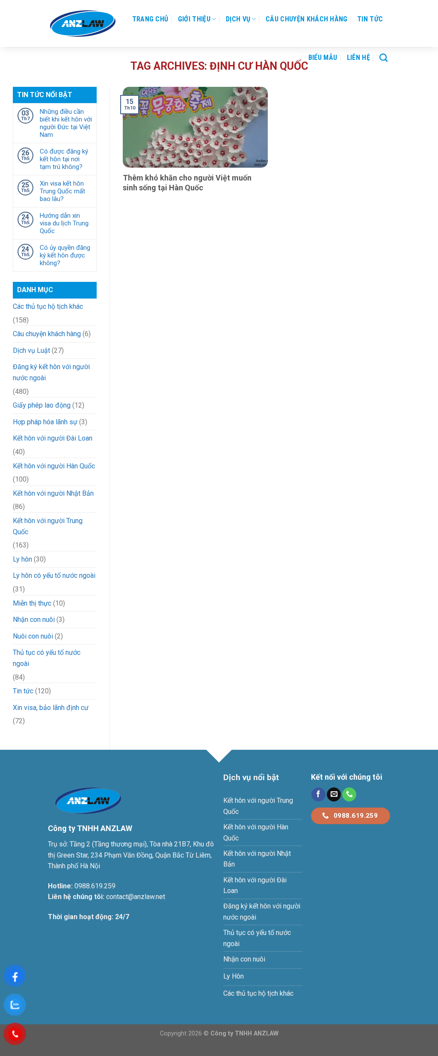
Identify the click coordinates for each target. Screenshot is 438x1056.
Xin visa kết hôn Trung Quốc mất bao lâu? (62, 191)
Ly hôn (22, 559)
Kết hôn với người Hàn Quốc (54, 466)
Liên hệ (358, 57)
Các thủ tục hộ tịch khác (48, 306)
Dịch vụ (238, 19)
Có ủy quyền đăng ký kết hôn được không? (65, 255)
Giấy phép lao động (42, 405)
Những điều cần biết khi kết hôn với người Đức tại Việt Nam (66, 123)
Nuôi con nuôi (33, 636)
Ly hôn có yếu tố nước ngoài (54, 575)
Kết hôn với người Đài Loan (52, 438)
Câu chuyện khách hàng (307, 19)
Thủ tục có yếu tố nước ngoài (46, 658)
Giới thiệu (194, 19)
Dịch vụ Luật (31, 350)
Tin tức (370, 19)
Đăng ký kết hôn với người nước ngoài (51, 372)
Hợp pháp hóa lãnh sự (45, 422)
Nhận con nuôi (34, 619)
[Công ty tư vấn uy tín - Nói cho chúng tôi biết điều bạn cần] (82, 23)
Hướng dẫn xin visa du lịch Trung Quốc (64, 223)
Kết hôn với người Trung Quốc (48, 526)
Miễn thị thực (32, 603)
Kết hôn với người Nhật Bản (53, 493)
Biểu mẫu (322, 57)
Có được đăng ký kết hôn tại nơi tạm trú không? (64, 159)
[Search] (383, 57)
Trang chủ (150, 19)
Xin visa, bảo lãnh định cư (51, 708)
